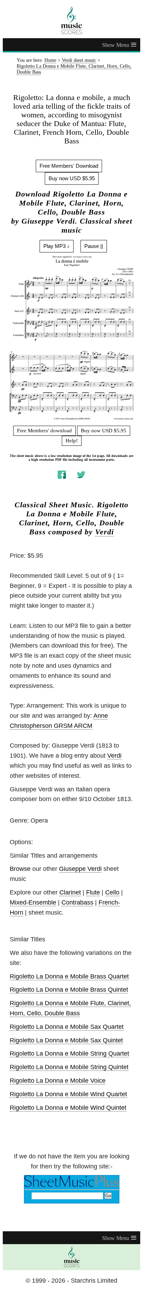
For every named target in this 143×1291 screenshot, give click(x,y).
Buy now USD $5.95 (72, 178)
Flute (93, 892)
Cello (112, 892)
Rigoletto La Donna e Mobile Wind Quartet (68, 1094)
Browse (20, 868)
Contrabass (77, 902)
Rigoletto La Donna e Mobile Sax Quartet (67, 1026)
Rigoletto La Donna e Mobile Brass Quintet (69, 989)
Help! (72, 440)
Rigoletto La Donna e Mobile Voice (58, 1080)
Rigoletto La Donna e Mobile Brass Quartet (69, 976)
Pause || (93, 246)
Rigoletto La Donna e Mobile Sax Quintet (66, 1040)
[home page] (71, 20)
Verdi (104, 532)
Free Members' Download (69, 166)
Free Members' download (44, 430)
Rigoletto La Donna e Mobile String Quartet (69, 1053)
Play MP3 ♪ (56, 246)
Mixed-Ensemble (33, 902)
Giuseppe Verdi (80, 868)
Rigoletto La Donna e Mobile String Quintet (69, 1067)
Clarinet (70, 892)
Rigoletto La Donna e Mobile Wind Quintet (68, 1107)
